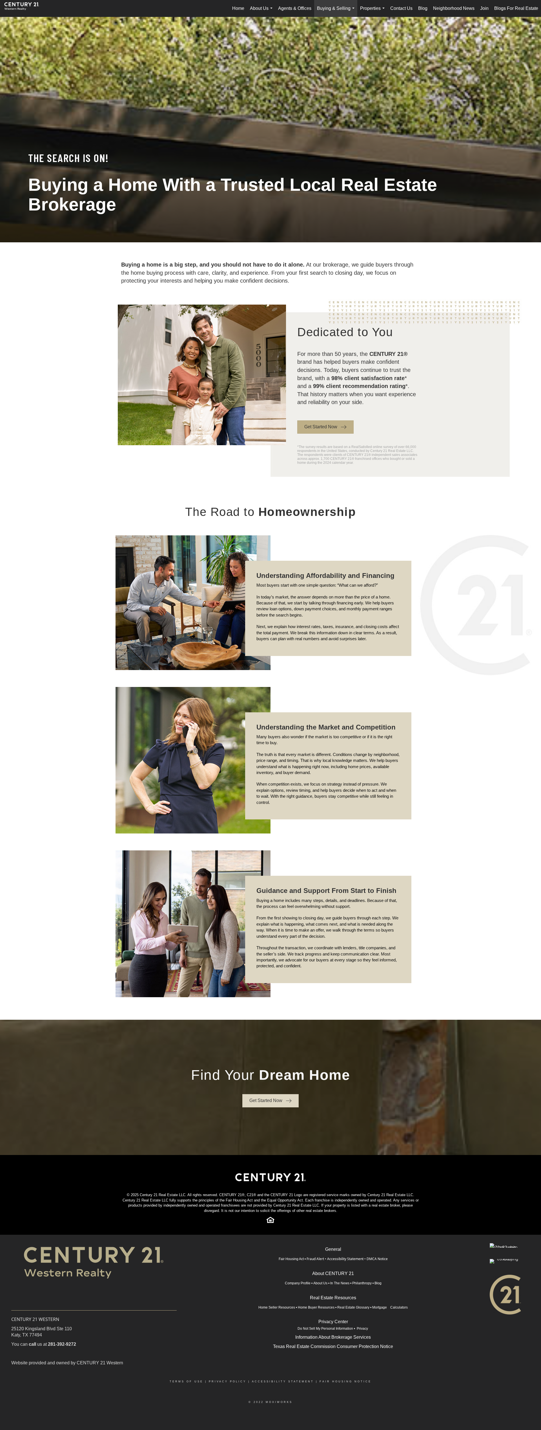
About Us (262, 11)
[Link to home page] (24, 8)
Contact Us (401, 8)
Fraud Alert (315, 1258)
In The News (339, 1283)
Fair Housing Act (291, 1259)
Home (238, 8)
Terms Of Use (186, 1381)
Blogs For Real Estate (516, 8)
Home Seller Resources (276, 1307)
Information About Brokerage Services (333, 1337)
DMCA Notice (377, 1258)
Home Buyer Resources (316, 1307)
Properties (373, 11)
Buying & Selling (337, 11)
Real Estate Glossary (353, 1307)
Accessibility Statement (345, 1258)
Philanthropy (362, 1283)
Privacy (363, 1329)
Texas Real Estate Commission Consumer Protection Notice (333, 1346)
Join (484, 8)
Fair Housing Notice (345, 1381)
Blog (422, 8)
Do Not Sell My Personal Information (325, 1329)
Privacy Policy (227, 1381)
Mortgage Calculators (390, 1307)
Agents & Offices (294, 8)
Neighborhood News (454, 8)
